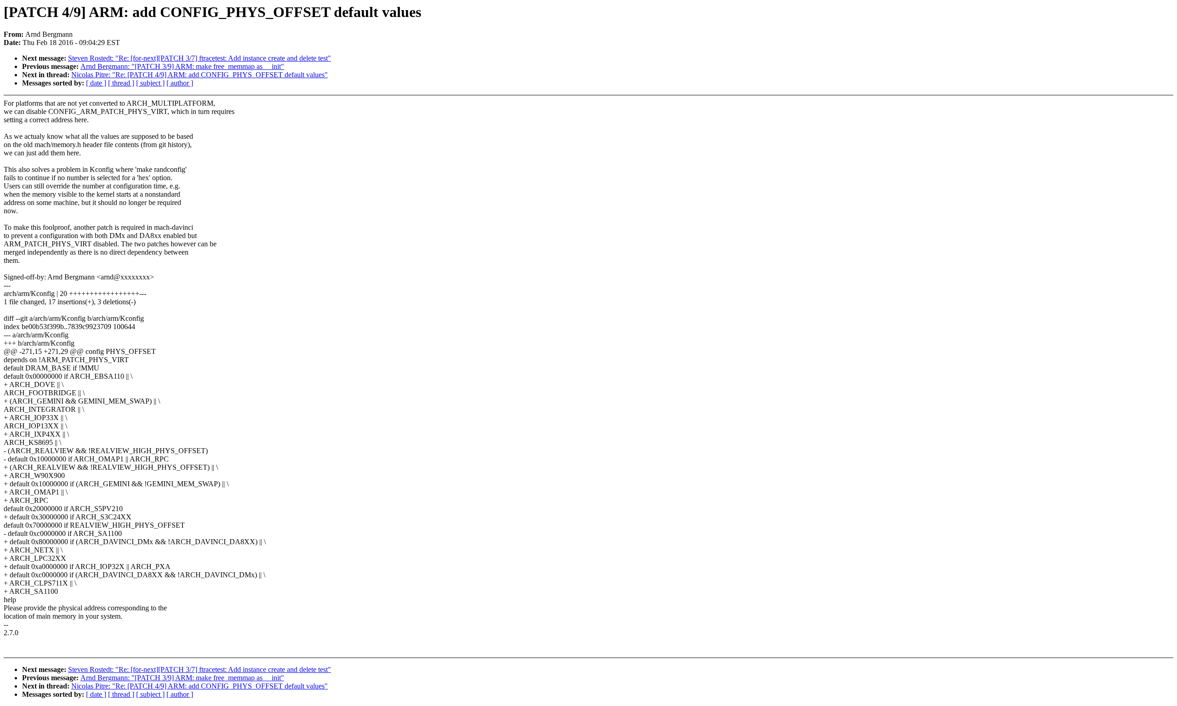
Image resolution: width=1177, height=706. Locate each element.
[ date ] (96, 83)
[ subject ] (150, 83)
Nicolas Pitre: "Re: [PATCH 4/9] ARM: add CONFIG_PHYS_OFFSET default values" (199, 75)
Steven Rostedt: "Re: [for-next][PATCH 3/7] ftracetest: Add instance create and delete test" (199, 58)
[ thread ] (121, 83)
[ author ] (179, 83)
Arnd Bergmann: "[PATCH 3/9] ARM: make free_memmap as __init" (182, 66)
